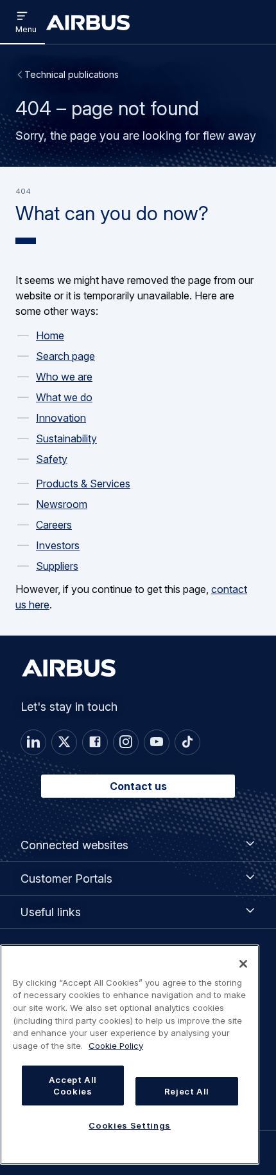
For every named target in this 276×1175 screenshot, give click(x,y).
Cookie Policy (116, 1045)
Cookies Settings (130, 1125)
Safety (51, 459)
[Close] (243, 964)
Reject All (187, 1091)
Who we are (64, 376)
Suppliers (57, 565)
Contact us (138, 786)
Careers (54, 524)
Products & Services (83, 483)
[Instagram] (126, 742)
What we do (64, 397)
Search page (65, 356)
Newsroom (61, 504)
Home (50, 335)
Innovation (61, 417)
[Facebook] (95, 742)
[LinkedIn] (33, 742)
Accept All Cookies (73, 1085)
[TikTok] (187, 742)
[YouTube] (156, 742)
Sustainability (66, 438)
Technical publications (71, 74)
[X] (64, 742)
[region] (129, 1055)
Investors (58, 545)
